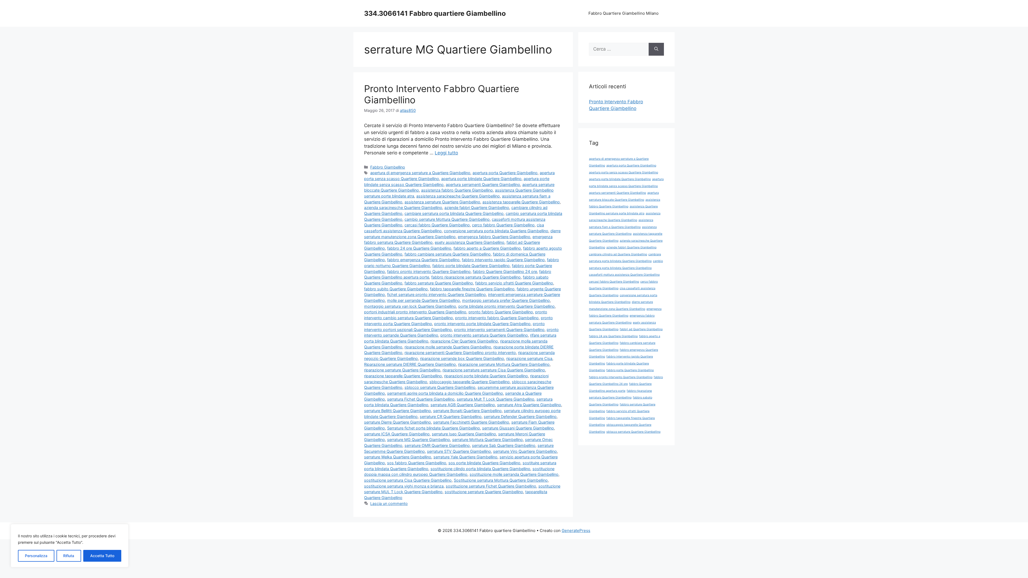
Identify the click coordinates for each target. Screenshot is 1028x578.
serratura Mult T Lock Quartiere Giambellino (495, 399)
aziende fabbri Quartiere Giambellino (476, 207)
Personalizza (36, 555)
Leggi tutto (446, 152)
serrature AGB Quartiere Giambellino (462, 404)
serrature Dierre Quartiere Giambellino (397, 422)
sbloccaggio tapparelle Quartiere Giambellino (469, 381)
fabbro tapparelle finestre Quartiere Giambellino (472, 289)
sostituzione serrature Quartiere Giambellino (484, 491)
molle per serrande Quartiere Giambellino (423, 300)
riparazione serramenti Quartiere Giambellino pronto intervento (460, 352)
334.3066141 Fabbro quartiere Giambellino (435, 13)
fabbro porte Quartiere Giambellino (630, 370)
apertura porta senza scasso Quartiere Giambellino (623, 172)
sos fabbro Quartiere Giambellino (416, 463)
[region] (69, 545)
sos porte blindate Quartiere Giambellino (484, 463)
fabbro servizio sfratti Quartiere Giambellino (514, 283)
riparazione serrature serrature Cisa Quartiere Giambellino (494, 370)
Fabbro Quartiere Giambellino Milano (623, 13)
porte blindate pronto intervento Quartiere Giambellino (506, 306)
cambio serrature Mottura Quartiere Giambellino (447, 219)
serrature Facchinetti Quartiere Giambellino (471, 422)
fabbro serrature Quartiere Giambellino (439, 283)
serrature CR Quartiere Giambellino (451, 416)
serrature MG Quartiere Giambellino (418, 439)
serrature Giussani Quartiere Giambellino (518, 428)
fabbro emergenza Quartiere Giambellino (423, 259)
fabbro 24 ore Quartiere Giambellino (419, 248)
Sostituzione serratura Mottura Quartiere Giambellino (501, 480)
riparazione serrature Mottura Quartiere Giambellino (504, 364)
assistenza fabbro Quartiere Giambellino (457, 190)
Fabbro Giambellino (387, 167)
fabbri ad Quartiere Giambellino (641, 329)
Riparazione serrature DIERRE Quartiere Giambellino (410, 364)
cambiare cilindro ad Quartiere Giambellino (618, 254)
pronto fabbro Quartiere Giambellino (500, 312)
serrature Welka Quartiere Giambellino (397, 457)
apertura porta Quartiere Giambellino (505, 172)
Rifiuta (68, 555)
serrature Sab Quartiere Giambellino (503, 445)
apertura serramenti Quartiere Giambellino (483, 184)
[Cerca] (656, 49)
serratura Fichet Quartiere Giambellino (421, 399)
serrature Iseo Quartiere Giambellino (464, 434)
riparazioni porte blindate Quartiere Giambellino (486, 376)
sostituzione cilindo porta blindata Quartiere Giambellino (480, 468)
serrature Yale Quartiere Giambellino (465, 457)
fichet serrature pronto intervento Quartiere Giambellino (436, 294)
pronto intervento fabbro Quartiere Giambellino (497, 317)
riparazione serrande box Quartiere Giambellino (462, 358)
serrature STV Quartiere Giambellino (459, 451)
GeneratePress (576, 530)
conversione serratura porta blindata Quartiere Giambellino (496, 231)
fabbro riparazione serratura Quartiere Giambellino (476, 277)
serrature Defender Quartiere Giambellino (520, 416)
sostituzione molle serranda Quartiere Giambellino (514, 474)
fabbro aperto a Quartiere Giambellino (487, 248)
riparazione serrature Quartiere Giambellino (402, 370)
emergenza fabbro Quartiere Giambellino (494, 236)
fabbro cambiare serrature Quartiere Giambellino (448, 254)
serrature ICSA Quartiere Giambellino (397, 434)
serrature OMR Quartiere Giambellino (437, 445)
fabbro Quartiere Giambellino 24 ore (505, 271)
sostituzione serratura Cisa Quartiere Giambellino (408, 480)
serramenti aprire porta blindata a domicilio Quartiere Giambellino (445, 393)
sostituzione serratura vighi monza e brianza (404, 486)
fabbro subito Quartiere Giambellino (396, 289)
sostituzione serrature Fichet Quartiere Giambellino (491, 486)
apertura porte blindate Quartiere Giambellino (481, 178)
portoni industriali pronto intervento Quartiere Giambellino (415, 312)
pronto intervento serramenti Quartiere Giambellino (499, 329)
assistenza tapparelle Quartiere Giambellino (521, 202)
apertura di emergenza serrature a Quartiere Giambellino (420, 172)
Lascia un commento (389, 503)
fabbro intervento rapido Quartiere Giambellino (503, 259)
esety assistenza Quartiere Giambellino (469, 242)
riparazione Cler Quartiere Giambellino (464, 341)
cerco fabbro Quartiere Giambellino (503, 225)
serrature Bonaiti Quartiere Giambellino (467, 410)
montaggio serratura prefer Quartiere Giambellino (506, 300)
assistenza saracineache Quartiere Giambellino (458, 196)
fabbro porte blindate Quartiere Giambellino (471, 265)
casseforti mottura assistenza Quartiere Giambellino (624, 274)
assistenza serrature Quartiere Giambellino (442, 202)
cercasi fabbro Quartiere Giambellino (437, 225)
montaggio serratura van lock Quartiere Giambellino (410, 306)
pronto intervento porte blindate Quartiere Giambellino (482, 323)
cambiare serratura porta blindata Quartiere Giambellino (454, 213)
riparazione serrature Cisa (529, 358)
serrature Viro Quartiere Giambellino (525, 451)
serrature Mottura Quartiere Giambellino (487, 439)
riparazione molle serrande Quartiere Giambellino (448, 347)
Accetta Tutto (102, 555)
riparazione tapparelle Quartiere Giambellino (403, 376)
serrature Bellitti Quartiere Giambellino (397, 410)
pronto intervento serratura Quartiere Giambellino (484, 335)
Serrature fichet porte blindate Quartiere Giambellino (433, 428)
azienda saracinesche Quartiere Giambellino (403, 207)
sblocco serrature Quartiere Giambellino (440, 387)
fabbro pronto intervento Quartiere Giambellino (429, 271)
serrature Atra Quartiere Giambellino (529, 404)
